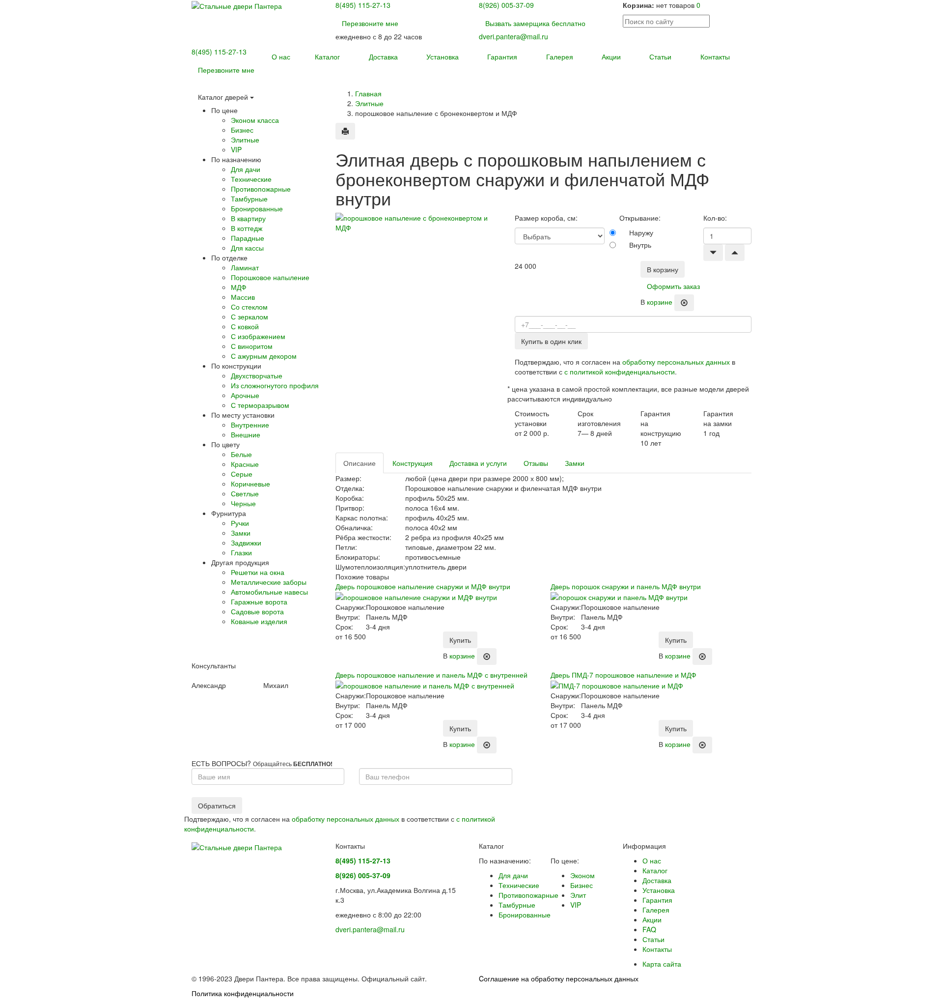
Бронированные (257, 208)
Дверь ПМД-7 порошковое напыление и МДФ (623, 675)
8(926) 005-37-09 (506, 5)
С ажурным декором (264, 356)
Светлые (245, 493)
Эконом (582, 875)
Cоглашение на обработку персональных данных (558, 978)
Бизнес (242, 130)
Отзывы (536, 463)
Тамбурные (249, 198)
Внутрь (640, 245)
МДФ (239, 287)
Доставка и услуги (478, 463)
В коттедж (246, 228)
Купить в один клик (551, 341)
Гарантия (502, 56)
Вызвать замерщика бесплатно (535, 23)
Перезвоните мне (370, 23)
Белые (241, 454)
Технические (251, 179)
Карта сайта (661, 964)
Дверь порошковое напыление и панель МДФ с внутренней (431, 675)
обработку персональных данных (676, 362)
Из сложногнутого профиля (275, 385)
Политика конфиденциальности (243, 993)
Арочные (245, 395)
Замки (574, 463)
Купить (460, 640)
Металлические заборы (268, 582)
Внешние (245, 434)
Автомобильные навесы (269, 592)
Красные (245, 464)
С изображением (258, 336)
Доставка (383, 56)
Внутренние (250, 425)
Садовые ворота (257, 611)
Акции (611, 56)
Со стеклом (249, 307)
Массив (243, 297)
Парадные (247, 238)
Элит (578, 895)
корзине (659, 301)
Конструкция (412, 463)
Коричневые (250, 483)
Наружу (641, 232)
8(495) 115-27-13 (362, 5)
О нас (281, 56)
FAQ (649, 929)
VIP (236, 149)
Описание (359, 463)
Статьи (660, 56)
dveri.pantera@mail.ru (513, 36)
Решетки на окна (257, 572)
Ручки (240, 523)
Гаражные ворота (259, 601)
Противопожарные (261, 189)
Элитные (369, 103)
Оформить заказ (673, 286)
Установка (442, 56)
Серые (241, 474)
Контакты (715, 56)
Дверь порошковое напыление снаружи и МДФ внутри (422, 586)
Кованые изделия (259, 621)
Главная (368, 93)
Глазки (241, 552)
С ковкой (245, 326)
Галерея (559, 56)
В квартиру (248, 218)
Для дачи (245, 169)
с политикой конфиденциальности (619, 371)
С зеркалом (249, 316)
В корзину (662, 269)
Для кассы (247, 248)
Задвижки (246, 542)
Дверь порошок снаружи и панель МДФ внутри (626, 586)
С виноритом (252, 346)
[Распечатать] (345, 131)
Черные (243, 503)
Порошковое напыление (270, 277)
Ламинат (245, 267)
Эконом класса (255, 120)
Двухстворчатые (256, 375)
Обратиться (217, 805)
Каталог (327, 56)
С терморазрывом (260, 405)
